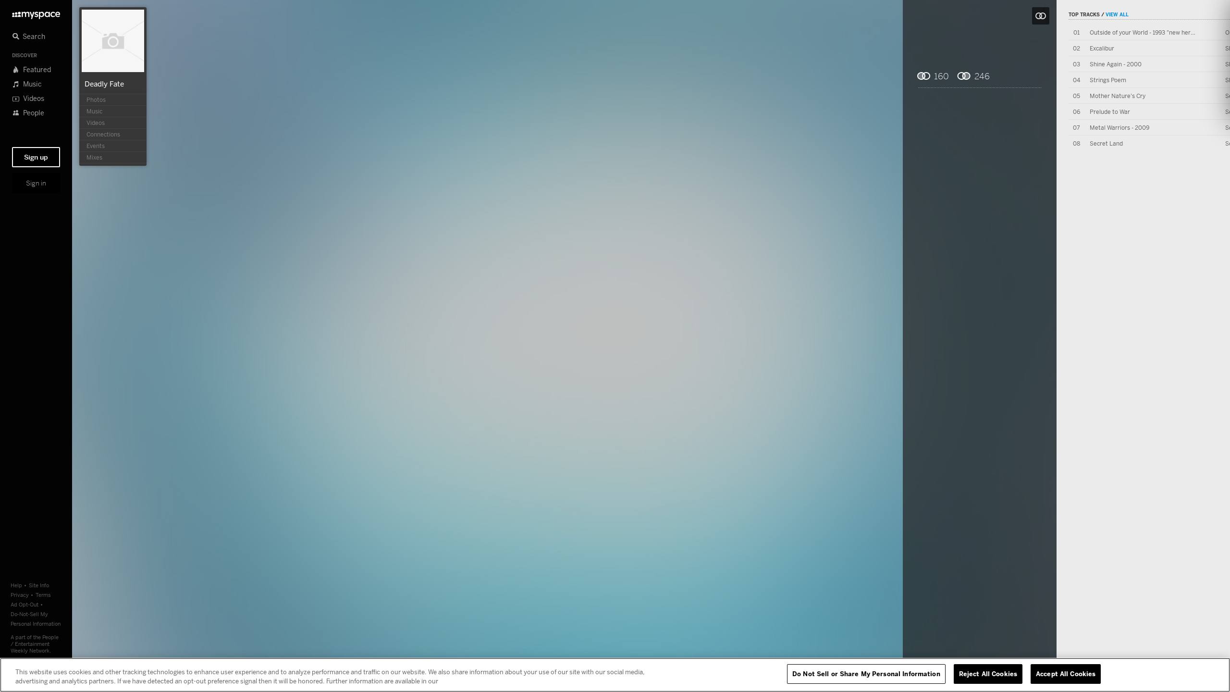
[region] (615, 675)
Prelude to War (1110, 112)
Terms (43, 594)
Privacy (20, 594)
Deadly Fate (104, 83)
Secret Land (1106, 143)
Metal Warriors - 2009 (1119, 128)
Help (16, 585)
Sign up (36, 157)
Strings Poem (1108, 80)
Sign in (36, 183)
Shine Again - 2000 (1116, 64)
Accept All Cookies (1065, 673)
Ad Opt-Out (24, 604)
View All (1117, 14)
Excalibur (1102, 48)
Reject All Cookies (988, 673)
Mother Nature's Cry (1117, 96)
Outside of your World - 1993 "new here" (1143, 32)
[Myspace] (36, 13)
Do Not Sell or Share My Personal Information (866, 673)
